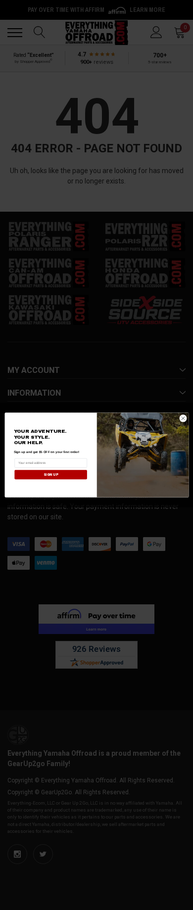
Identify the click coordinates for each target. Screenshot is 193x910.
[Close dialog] (183, 418)
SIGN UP (50, 474)
